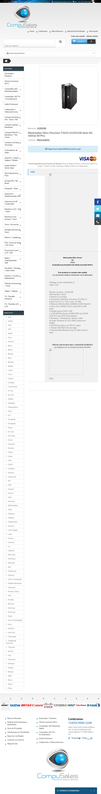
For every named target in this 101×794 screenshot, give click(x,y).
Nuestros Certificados (15, 736)
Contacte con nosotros (15, 740)
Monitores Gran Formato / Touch (11, 218)
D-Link (10, 391)
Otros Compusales (15, 579)
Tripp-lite (11, 647)
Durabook (11, 419)
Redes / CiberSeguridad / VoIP (11, 260)
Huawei (11, 489)
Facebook (75, 738)
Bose (10, 358)
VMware (11, 664)
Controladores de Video (11, 151)
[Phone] (97, 221)
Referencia (32, 128)
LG (9, 546)
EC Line (11, 432)
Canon (10, 370)
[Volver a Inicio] (6, 61)
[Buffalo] (26, 704)
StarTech (11, 628)
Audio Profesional (11, 104)
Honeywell (12, 477)
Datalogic (11, 403)
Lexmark (11, 542)
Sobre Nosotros (57, 31)
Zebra (10, 684)
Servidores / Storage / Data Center (12, 269)
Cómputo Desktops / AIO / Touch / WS (12, 118)
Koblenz (11, 518)
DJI (9, 415)
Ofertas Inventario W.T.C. (11, 82)
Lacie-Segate (13, 530)
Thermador (12, 637)
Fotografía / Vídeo (11, 189)
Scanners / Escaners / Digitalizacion (13, 277)
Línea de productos (17, 53)
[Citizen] (59, 704)
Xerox (10, 680)
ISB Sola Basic (13, 506)
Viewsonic (12, 659)
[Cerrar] (94, 790)
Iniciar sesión (92, 36)
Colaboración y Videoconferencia (11, 111)
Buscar (60, 45)
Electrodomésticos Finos (12, 174)
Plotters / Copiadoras (12, 237)
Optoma (11, 575)
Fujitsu (10, 452)
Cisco (10, 374)
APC (9, 329)
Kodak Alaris (12, 522)
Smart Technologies (15, 620)
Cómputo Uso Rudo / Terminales (12, 144)
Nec (9, 567)
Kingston (11, 514)
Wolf (10, 676)
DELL (10, 411)
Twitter (84, 738)
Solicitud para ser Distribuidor (18, 732)
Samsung (11, 608)
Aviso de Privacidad (14, 728)
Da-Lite (11, 395)
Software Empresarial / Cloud (13, 285)
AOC (10, 325)
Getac (10, 456)
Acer (10, 317)
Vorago (10, 668)
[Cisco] (48, 704)
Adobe (10, 321)
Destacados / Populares (9, 75)
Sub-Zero (11, 633)
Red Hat (11, 604)
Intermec (11, 501)
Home (32, 31)
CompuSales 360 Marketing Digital (11, 90)
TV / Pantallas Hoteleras (10, 298)
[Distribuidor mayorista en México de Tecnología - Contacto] (50, 1)
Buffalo (10, 366)
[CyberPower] (81, 704)
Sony (10, 624)
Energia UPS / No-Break (11, 182)
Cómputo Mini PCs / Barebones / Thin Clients (12, 135)
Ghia (9, 460)
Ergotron (11, 444)
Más (33, 172)
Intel (9, 497)
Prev (3, 703)
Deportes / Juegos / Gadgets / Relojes (12, 159)
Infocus (11, 493)
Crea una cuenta (78, 36)
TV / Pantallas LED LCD (12, 305)
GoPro (10, 465)
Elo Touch (11, 436)
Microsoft (11, 555)
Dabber (11, 399)
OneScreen (12, 571)
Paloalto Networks (15, 583)
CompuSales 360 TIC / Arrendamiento (13, 98)
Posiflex (11, 600)
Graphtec (11, 469)
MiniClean (12, 559)
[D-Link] (92, 704)
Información (93, 31)
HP (9, 481)
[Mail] (97, 215)
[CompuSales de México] (21, 16)
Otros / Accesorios (12, 224)
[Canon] (37, 704)
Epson (10, 440)
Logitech (11, 551)
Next (97, 703)
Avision (10, 342)
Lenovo (11, 538)
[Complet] (70, 704)
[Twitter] (97, 208)
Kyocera (11, 526)
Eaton (10, 428)
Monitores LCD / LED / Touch (13, 210)
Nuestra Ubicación (14, 718)
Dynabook (12, 424)
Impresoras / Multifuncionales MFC (13, 195)
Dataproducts (13, 407)
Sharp (10, 616)
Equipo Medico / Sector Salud (11, 167)
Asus (10, 338)
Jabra (10, 510)
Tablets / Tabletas (11, 291)
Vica (9, 655)
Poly (9, 596)
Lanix (10, 534)
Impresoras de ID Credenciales (11, 203)
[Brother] (15, 704)
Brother (11, 362)
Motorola (11, 563)
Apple (10, 333)
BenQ (10, 350)
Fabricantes (8, 313)
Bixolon (10, 354)
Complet (11, 383)
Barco (10, 346)
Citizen (10, 378)
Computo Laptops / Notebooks (12, 126)
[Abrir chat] (91, 790)
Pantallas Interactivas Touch (12, 231)
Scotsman (11, 612)
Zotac (10, 688)
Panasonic (11, 587)
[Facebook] (97, 202)
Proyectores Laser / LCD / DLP (12, 252)
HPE (9, 485)
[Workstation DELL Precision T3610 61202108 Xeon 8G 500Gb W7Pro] (69, 95)
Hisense (11, 473)
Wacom (11, 672)
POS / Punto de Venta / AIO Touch (13, 244)
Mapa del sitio (12, 744)
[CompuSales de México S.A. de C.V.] (58, 764)
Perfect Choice (13, 592)
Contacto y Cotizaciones (69, 791)
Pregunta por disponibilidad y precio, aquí (64, 149)
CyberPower (12, 387)
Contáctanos (42, 31)
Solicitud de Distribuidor (76, 31)
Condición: (32, 140)
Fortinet (11, 448)
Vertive (11, 651)
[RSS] (92, 738)
